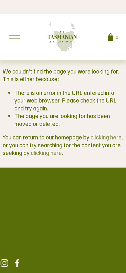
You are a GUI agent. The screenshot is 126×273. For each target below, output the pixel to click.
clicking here (106, 137)
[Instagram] (4, 263)
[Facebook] (17, 263)
